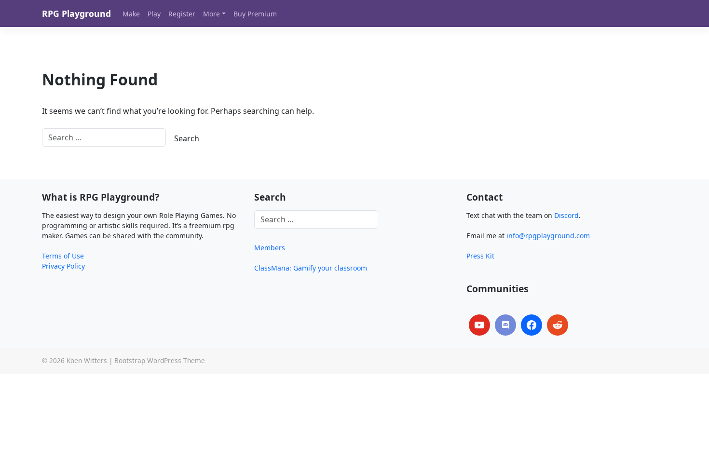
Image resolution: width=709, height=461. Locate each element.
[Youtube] (479, 325)
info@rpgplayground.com (548, 235)
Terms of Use (63, 255)
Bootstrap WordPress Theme (159, 360)
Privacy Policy (63, 266)
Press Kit (480, 255)
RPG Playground (76, 13)
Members (269, 247)
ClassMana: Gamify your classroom (310, 267)
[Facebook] (531, 325)
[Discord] (505, 325)
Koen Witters (87, 360)
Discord (566, 215)
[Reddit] (558, 325)
